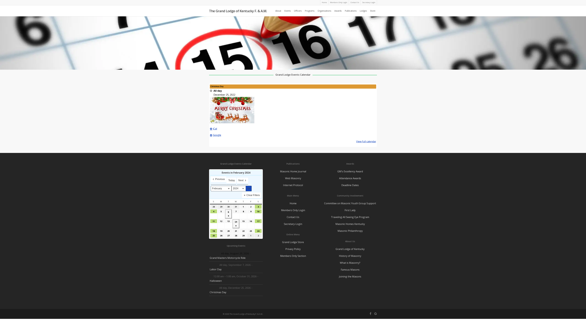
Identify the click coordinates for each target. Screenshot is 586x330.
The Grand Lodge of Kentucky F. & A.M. (238, 11)
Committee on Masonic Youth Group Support (350, 203)
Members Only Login (293, 210)
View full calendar (366, 141)
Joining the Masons (350, 276)
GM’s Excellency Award (350, 171)
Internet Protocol (293, 185)
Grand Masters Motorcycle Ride (228, 258)
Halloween (216, 280)
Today (231, 180)
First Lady (350, 210)
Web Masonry (293, 178)
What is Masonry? (350, 262)
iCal (215, 128)
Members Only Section (293, 256)
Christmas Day (218, 292)
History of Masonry (350, 256)
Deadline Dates (350, 185)
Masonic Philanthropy (350, 231)
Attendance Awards (350, 178)
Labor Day (216, 269)
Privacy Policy (293, 249)
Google (217, 135)
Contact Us (293, 217)
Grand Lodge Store (293, 242)
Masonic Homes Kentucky (350, 224)
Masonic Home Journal (293, 171)
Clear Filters (253, 195)
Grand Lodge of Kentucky (350, 249)
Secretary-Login (293, 224)
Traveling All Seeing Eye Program (350, 217)
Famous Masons (350, 269)
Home (293, 203)
